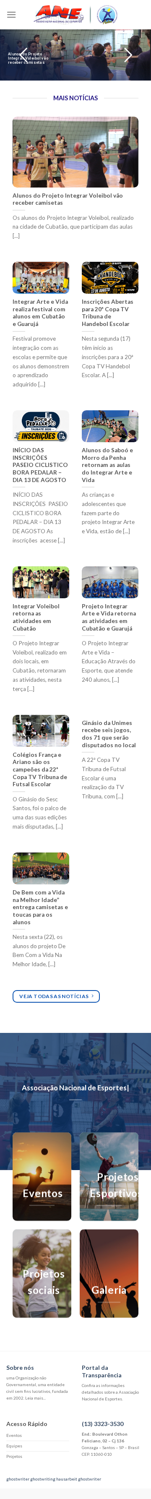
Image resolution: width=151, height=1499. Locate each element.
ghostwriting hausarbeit (53, 1478)
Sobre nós (20, 1367)
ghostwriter (17, 1478)
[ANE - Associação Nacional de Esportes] (75, 15)
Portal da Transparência (102, 1371)
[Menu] (11, 14)
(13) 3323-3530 (102, 1423)
